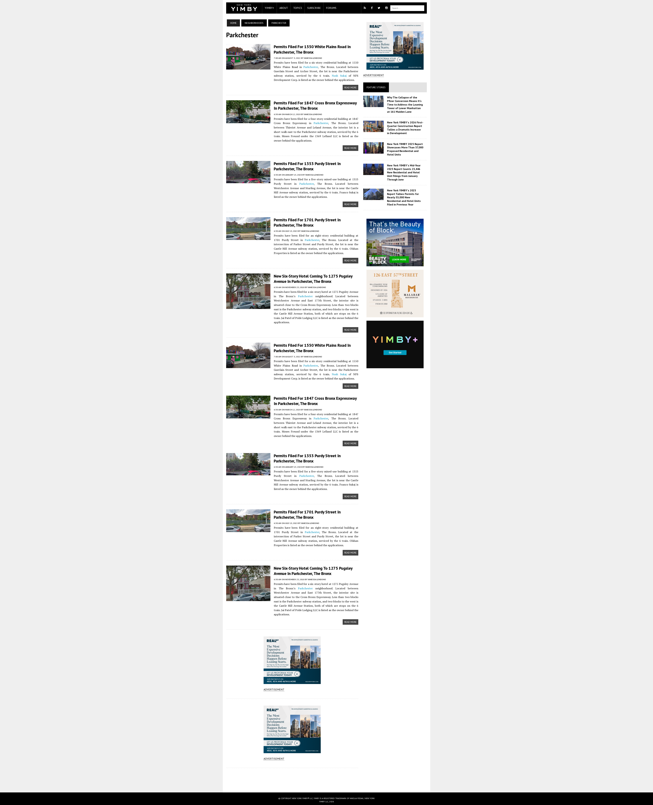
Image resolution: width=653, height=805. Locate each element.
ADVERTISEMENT (274, 689)
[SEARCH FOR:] (407, 8)
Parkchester (310, 67)
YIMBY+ (269, 8)
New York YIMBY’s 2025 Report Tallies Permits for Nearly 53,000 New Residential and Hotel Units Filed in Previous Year (404, 197)
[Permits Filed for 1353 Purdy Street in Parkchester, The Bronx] (248, 181)
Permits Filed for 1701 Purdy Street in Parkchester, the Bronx (307, 222)
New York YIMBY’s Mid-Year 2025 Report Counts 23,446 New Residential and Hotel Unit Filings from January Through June (404, 172)
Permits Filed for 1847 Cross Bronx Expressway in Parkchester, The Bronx (315, 105)
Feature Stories (376, 87)
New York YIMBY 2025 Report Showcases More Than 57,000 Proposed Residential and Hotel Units (405, 149)
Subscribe (314, 8)
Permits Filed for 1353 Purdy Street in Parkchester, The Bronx (307, 166)
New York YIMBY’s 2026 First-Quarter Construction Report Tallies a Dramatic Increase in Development (405, 128)
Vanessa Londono (313, 58)
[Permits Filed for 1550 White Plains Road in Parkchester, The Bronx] (248, 67)
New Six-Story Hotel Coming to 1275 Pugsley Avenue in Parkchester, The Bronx (313, 278)
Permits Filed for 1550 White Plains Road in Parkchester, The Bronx (312, 49)
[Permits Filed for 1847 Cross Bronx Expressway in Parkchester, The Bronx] (248, 121)
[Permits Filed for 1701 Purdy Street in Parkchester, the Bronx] (248, 237)
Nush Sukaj (339, 75)
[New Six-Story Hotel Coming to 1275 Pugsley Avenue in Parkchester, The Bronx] (248, 306)
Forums (331, 8)
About (283, 8)
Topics (297, 8)
